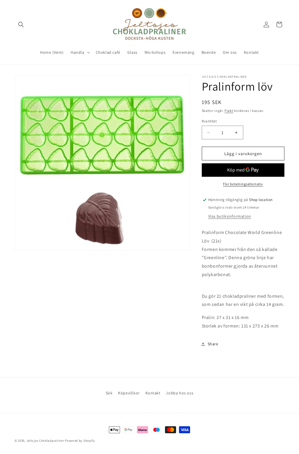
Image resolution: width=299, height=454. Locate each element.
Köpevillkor (129, 393)
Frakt (229, 110)
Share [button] (213, 343)
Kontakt (153, 393)
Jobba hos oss (179, 393)
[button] (21, 24)
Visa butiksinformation (229, 216)
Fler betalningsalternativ (243, 184)
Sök (109, 393)
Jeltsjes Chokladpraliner (45, 441)
